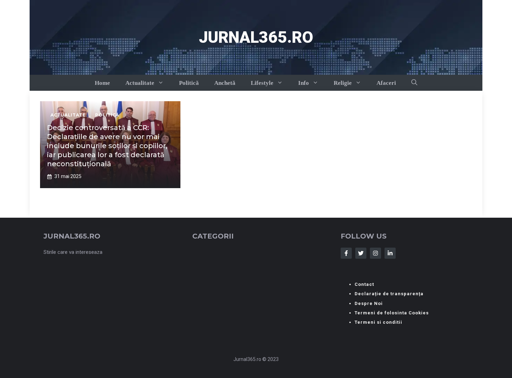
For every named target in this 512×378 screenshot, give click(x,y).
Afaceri (386, 83)
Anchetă (224, 83)
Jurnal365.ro (256, 37)
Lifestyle (262, 83)
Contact (364, 284)
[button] (414, 83)
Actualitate (139, 83)
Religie (343, 83)
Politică (189, 83)
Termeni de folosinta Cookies (392, 312)
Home (102, 83)
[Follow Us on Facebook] (346, 253)
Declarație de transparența (389, 293)
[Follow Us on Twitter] (360, 253)
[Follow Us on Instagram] (375, 253)
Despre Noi (369, 303)
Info (303, 83)
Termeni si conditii (378, 322)
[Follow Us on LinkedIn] (390, 253)
